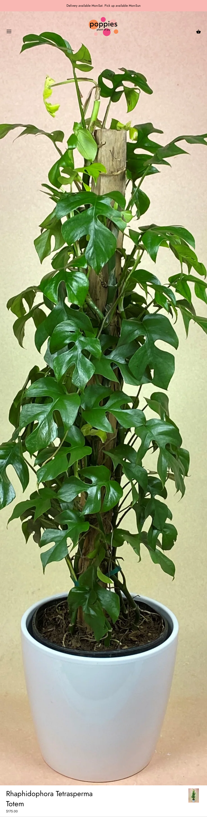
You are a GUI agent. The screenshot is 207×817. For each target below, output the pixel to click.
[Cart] (198, 31)
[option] (193, 795)
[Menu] (9, 32)
